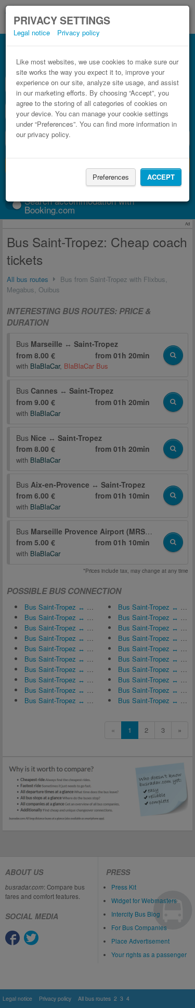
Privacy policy (78, 32)
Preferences (111, 177)
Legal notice (32, 32)
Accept (161, 177)
